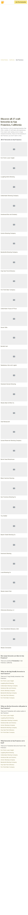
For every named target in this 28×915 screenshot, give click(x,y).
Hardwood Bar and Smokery (8, 688)
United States (4, 60)
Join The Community (21, 2)
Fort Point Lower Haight (7, 681)
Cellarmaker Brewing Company (9, 685)
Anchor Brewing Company (8, 690)
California (11, 60)
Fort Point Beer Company (8, 698)
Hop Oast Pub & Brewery (7, 695)
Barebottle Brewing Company (9, 693)
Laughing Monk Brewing (7, 683)
